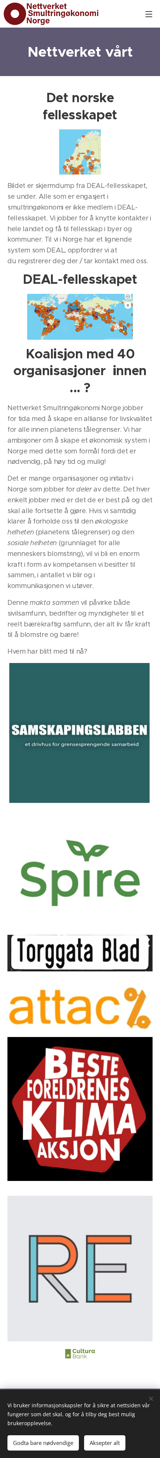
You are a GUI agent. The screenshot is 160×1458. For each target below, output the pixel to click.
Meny (148, 13)
